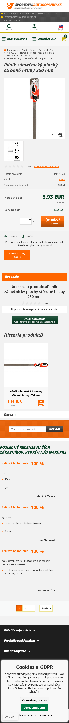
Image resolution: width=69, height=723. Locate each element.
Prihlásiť (34, 29)
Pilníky (7, 55)
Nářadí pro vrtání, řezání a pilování (37, 52)
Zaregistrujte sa (12, 20)
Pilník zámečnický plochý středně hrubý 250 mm (26, 393)
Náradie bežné (46, 50)
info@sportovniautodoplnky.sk (20, 16)
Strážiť (29, 236)
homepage (12, 50)
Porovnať (13, 236)
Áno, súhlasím (34, 708)
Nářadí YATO (10, 52)
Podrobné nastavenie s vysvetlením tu (34, 715)
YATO (62, 179)
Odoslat (54, 429)
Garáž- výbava (28, 50)
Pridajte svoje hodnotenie (46, 166)
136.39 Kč (59, 202)
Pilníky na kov (21, 55)
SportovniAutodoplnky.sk (34, 6)
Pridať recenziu (34, 320)
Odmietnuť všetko (34, 700)
